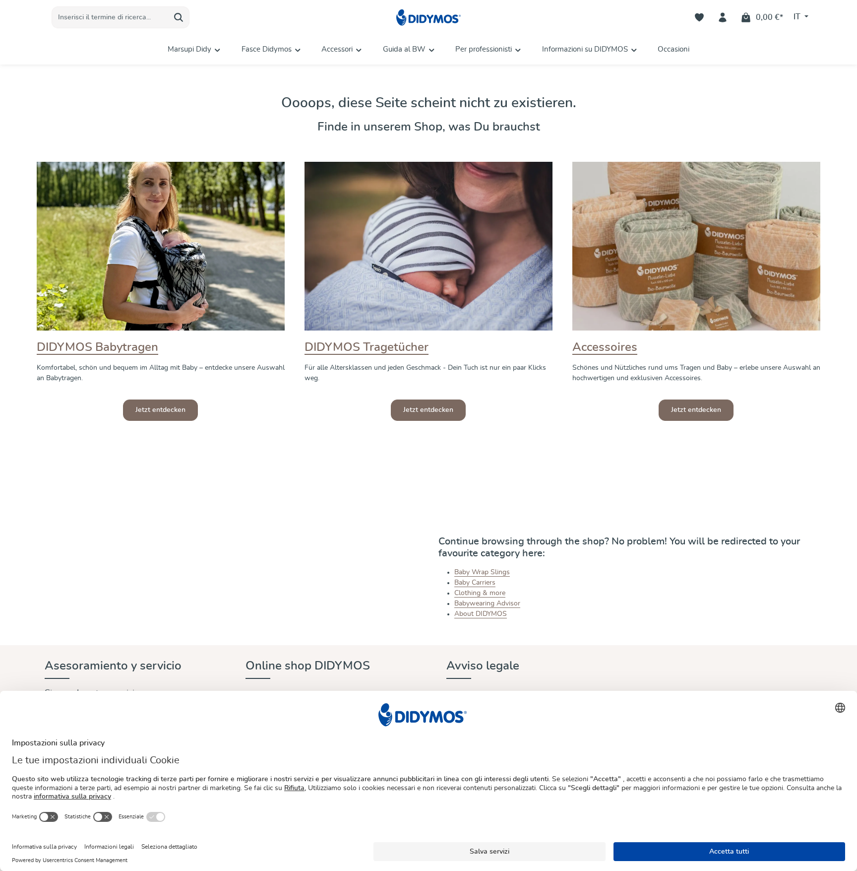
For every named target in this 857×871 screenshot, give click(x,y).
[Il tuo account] (723, 17)
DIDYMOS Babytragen (97, 347)
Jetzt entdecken (160, 409)
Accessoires (604, 347)
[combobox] (110, 17)
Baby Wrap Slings (482, 572)
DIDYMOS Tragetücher (366, 347)
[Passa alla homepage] (428, 17)
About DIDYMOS (480, 613)
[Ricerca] (178, 17)
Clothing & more (479, 593)
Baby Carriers (474, 582)
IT (798, 17)
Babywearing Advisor (487, 603)
